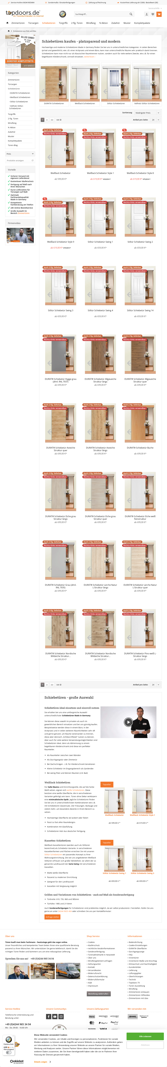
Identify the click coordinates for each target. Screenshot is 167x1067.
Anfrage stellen (52, 917)
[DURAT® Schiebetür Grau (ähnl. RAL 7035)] (60, 560)
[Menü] (13, 1036)
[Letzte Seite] (52, 120)
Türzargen (12, 84)
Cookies (91, 942)
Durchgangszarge (136, 951)
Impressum (93, 986)
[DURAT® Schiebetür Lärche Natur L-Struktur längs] (100, 560)
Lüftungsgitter (135, 973)
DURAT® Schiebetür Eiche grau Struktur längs (60, 517)
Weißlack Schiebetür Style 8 (140, 173)
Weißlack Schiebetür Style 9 (60, 242)
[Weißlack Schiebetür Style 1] (100, 148)
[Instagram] (61, 1016)
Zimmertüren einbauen (139, 992)
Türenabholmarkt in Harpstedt (101, 954)
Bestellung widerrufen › (98, 994)
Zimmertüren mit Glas (138, 998)
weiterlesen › (89, 56)
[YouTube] (54, 1016)
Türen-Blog (13, 145)
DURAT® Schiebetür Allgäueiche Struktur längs (100, 380)
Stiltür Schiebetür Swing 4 (100, 310)
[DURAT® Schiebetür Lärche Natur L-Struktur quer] (140, 560)
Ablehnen (145, 1045)
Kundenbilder (135, 967)
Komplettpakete (15, 141)
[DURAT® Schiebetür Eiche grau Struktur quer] (100, 491)
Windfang (12, 123)
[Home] (7, 23)
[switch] (8, 1052)
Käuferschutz (94, 945)
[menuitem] (154, 8)
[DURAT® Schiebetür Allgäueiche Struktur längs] (100, 354)
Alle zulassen (145, 1036)
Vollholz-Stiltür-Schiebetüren (16, 107)
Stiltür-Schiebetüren (19, 101)
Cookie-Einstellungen (138, 945)
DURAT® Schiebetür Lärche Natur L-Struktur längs (100, 586)
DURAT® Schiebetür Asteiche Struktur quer (60, 449)
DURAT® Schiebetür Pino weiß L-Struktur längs (140, 654)
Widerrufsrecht (94, 973)
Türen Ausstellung (137, 986)
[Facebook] (48, 1016)
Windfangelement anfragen (100, 961)
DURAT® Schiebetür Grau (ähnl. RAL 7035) (60, 586)
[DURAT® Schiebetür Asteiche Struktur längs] (100, 423)
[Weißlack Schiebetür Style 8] (140, 148)
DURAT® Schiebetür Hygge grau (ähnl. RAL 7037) (60, 380)
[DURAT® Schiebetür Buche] (140, 423)
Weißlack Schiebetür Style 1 (100, 173)
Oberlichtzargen (136, 976)
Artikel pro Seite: (140, 119)
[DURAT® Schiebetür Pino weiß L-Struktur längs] (140, 628)
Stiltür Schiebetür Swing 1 (100, 242)
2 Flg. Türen (13, 118)
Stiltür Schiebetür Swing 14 (140, 310)
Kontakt (91, 967)
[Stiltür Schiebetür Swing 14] (140, 285)
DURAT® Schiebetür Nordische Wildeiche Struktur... (60, 654)
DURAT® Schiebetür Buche (140, 447)
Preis (9, 154)
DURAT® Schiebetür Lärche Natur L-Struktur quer (140, 586)
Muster (11, 136)
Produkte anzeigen (15, 160)
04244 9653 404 (65, 911)
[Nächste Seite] (47, 120)
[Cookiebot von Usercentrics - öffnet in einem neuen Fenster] (16, 1062)
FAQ (130, 954)
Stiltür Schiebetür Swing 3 (60, 310)
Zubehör (11, 132)
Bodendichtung (135, 942)
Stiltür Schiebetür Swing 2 (140, 242)
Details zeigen (40, 1062)
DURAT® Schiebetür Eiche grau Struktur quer (100, 517)
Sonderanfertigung (96, 951)
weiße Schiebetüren (75, 790)
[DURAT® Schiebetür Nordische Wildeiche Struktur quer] (100, 628)
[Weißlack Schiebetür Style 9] (60, 217)
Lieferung (133, 970)
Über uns (92, 957)
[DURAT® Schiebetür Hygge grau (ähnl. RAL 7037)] (60, 354)
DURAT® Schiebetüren (20, 93)
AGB (90, 982)
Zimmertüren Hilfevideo (139, 995)
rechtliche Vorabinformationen (101, 948)
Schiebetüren (14, 88)
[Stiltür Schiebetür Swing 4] (100, 285)
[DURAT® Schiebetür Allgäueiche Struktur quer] (140, 354)
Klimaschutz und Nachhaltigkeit (143, 964)
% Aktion (12, 127)
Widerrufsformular (96, 979)
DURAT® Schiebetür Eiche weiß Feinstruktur (140, 517)
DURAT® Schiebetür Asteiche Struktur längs (100, 449)
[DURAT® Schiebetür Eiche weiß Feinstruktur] (140, 491)
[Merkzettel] (153, 14)
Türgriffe (12, 114)
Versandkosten (94, 970)
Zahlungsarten (94, 964)
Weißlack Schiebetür (61, 173)
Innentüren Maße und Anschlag (143, 961)
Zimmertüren (14, 80)
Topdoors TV (134, 982)
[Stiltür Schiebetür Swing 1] (100, 217)
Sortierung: (127, 112)
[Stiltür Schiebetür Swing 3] (60, 285)
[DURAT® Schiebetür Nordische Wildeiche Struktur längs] (60, 628)
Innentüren (134, 957)
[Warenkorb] (159, 14)
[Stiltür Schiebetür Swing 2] (140, 217)
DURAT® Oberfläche (138, 948)
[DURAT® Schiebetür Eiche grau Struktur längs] (60, 491)
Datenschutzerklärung (98, 976)
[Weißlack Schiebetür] (60, 148)
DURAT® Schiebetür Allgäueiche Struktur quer (140, 380)
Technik (132, 979)
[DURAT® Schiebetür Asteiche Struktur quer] (60, 423)
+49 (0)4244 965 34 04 (18, 1024)
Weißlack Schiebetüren (20, 97)
